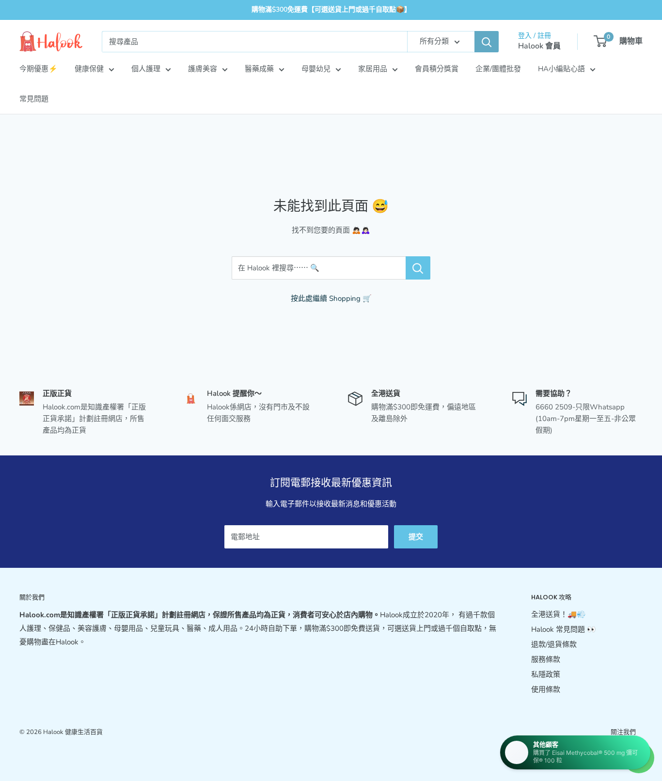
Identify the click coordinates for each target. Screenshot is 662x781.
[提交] (486, 41)
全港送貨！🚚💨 (558, 614)
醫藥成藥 (259, 69)
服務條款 (545, 659)
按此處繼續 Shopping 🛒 (331, 298)
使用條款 (545, 689)
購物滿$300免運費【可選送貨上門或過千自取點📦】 (331, 9)
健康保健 (89, 69)
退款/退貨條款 (554, 644)
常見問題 (33, 99)
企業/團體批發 (498, 69)
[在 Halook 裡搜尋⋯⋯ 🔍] (418, 268)
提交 (416, 537)
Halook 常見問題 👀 (563, 629)
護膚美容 (202, 69)
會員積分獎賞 (436, 69)
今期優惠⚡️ (38, 69)
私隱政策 (545, 674)
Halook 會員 (539, 46)
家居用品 (372, 69)
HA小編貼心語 (561, 69)
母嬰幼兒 (316, 69)
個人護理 (145, 69)
